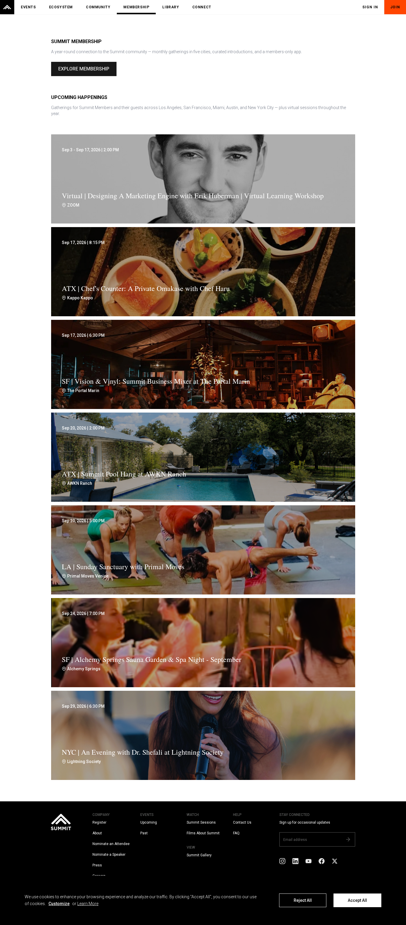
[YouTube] (308, 860)
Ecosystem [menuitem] (61, 7)
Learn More (87, 903)
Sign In (370, 7)
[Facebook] (322, 860)
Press (97, 865)
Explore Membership (83, 69)
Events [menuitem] (28, 7)
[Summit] (7, 7)
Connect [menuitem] (201, 7)
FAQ (236, 833)
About (97, 833)
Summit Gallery (199, 855)
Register (99, 822)
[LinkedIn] (295, 860)
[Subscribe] (348, 839)
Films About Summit (203, 833)
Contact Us (242, 822)
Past (144, 833)
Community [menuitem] (98, 7)
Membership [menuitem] (136, 7)
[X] (335, 860)
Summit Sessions (201, 822)
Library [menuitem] (170, 7)
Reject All (303, 900)
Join (395, 7)
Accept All (357, 900)
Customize (59, 903)
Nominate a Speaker (108, 854)
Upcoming (148, 822)
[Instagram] (282, 860)
